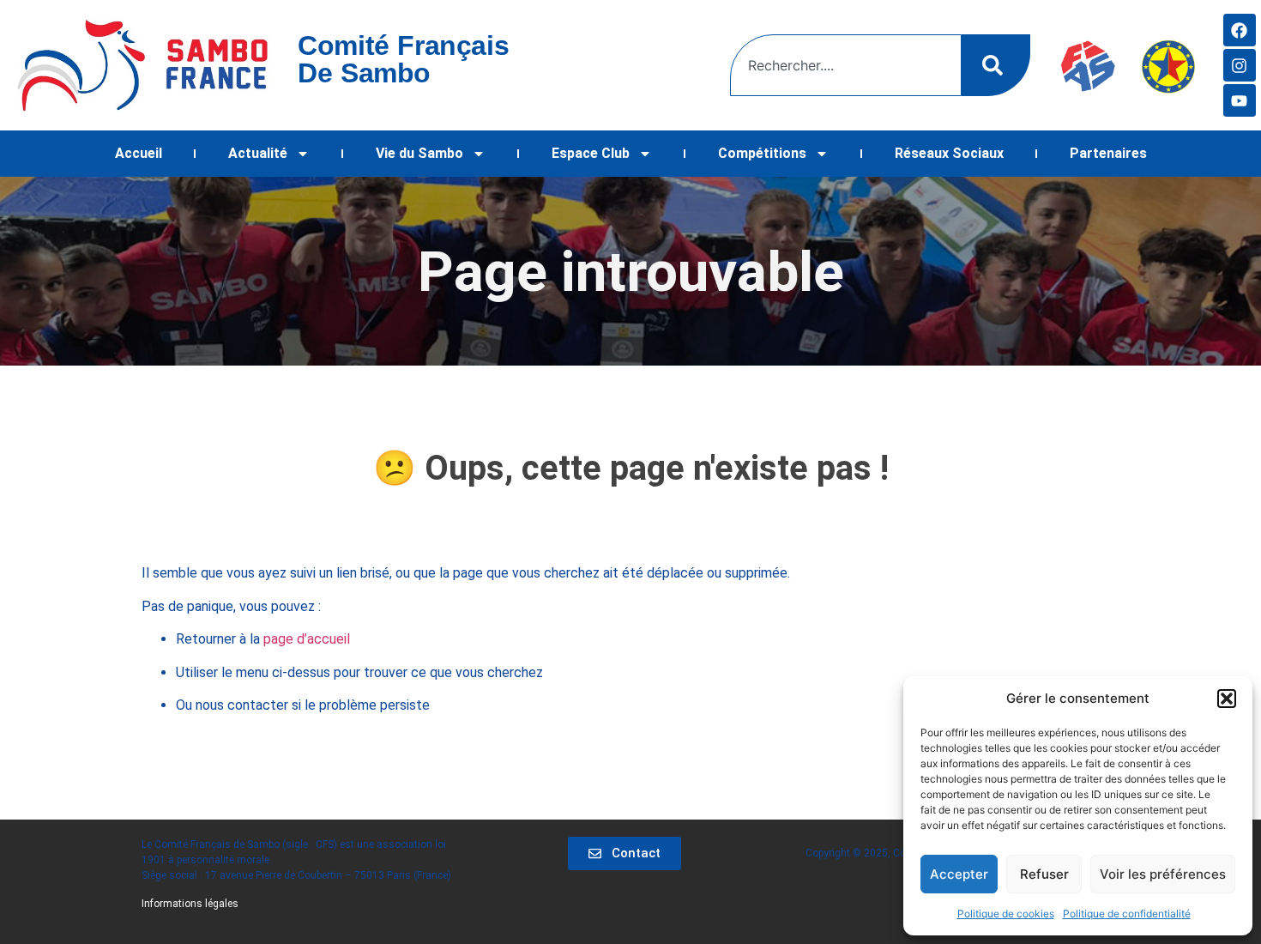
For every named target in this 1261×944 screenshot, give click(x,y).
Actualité (257, 153)
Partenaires (1108, 153)
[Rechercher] (996, 65)
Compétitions (762, 153)
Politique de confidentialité (1127, 913)
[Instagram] (1239, 65)
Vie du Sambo (419, 153)
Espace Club (591, 153)
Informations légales (190, 904)
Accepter (959, 874)
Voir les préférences (1163, 874)
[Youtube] (1239, 100)
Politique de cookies (1005, 913)
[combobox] (846, 65)
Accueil (138, 153)
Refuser (1044, 874)
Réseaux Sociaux (949, 153)
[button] (1226, 698)
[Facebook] (1239, 30)
